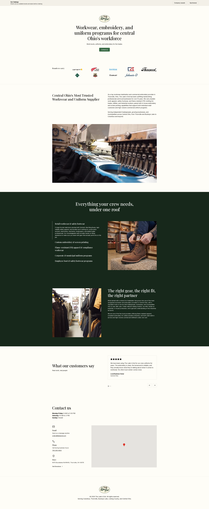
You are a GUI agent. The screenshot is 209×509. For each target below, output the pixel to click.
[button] (150, 385)
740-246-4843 (57, 450)
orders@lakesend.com (59, 436)
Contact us (104, 49)
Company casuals (179, 3)
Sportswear (193, 3)
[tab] (76, 230)
